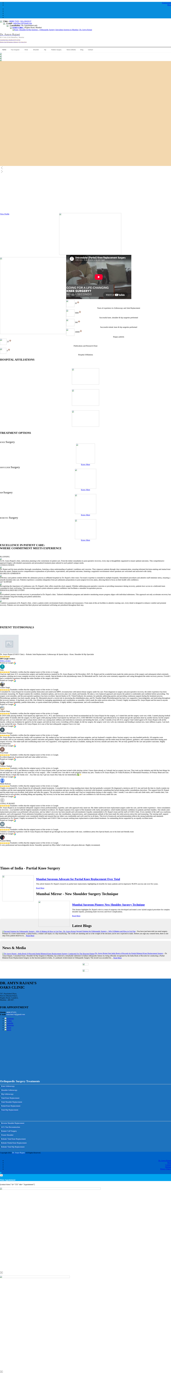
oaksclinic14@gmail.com (22, 23)
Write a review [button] (5, 661)
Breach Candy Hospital (154, 193)
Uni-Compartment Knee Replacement (37, 199)
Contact (168, 1165)
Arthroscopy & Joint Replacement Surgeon (128, 193)
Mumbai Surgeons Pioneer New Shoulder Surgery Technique (108, 904)
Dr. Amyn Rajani (164, 1161)
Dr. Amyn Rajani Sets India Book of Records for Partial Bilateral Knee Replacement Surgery (129, 953)
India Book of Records (156, 208)
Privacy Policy (165, 1169)
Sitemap (168, 1167)
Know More (85, 464)
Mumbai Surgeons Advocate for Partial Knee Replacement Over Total (78, 879)
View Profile (4, 214)
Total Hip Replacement (109, 199)
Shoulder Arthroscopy (153, 199)
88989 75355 (14, 21)
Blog (169, 5)
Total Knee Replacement (61, 199)
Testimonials (166, 3)
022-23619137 (25, 21)
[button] (85, 168)
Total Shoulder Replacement (89, 199)
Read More (40, 888)
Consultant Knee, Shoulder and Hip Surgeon (42, 191)
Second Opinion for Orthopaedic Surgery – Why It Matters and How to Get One (106, 931)
